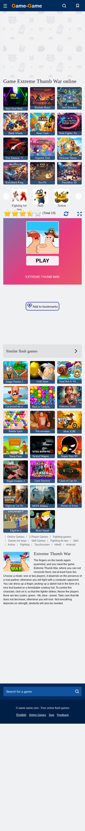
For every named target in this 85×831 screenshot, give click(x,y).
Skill (75, 540)
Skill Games (38, 540)
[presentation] (6, 196)
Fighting (24, 544)
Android (70, 544)
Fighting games (61, 536)
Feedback (63, 715)
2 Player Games (38, 536)
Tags (51, 715)
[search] (77, 691)
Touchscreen (42, 544)
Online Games (15, 536)
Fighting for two (59, 540)
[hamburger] (5, 6)
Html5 (57, 544)
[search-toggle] (64, 6)
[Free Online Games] (27, 6)
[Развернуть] (79, 214)
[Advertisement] (40, 44)
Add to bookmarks (45, 306)
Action (11, 544)
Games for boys (17, 540)
